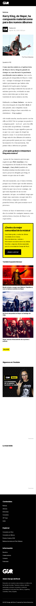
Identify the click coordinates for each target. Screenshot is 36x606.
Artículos (5, 508)
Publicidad (5, 561)
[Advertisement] (18, 420)
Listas (4, 521)
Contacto (5, 558)
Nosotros (5, 552)
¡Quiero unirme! (13, 252)
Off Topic (5, 518)
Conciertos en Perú (8, 532)
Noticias (5, 12)
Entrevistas (5, 511)
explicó (18, 113)
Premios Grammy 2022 (9, 538)
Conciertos (6, 515)
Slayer (6, 349)
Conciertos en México (9, 535)
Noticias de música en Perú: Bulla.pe (12, 541)
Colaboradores (7, 555)
